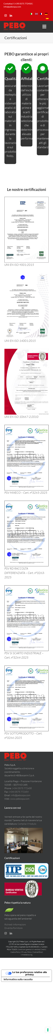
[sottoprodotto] (26, 667)
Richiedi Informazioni (15, 924)
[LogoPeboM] (14, 24)
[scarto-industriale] (26, 587)
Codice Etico (37, 952)
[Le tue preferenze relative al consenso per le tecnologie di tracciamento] (48, 1030)
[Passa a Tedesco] (46, 14)
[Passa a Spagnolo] (47, 18)
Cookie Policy (15, 952)
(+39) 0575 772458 (22, 788)
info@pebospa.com (12, 6)
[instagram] (5, 15)
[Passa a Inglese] (36, 14)
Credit (43, 949)
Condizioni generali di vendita (29, 949)
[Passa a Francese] (41, 14)
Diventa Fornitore (13, 928)
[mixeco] (26, 426)
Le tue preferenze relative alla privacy (29, 973)
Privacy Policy (26, 952)
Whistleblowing (26, 955)
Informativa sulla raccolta (18, 979)
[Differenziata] (26, 502)
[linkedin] (11, 15)
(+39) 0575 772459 (19, 791)
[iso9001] (26, 198)
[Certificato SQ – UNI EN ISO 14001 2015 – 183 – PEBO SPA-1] (26, 274)
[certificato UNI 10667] (26, 350)
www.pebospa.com (19, 798)
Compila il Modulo (27, 823)
